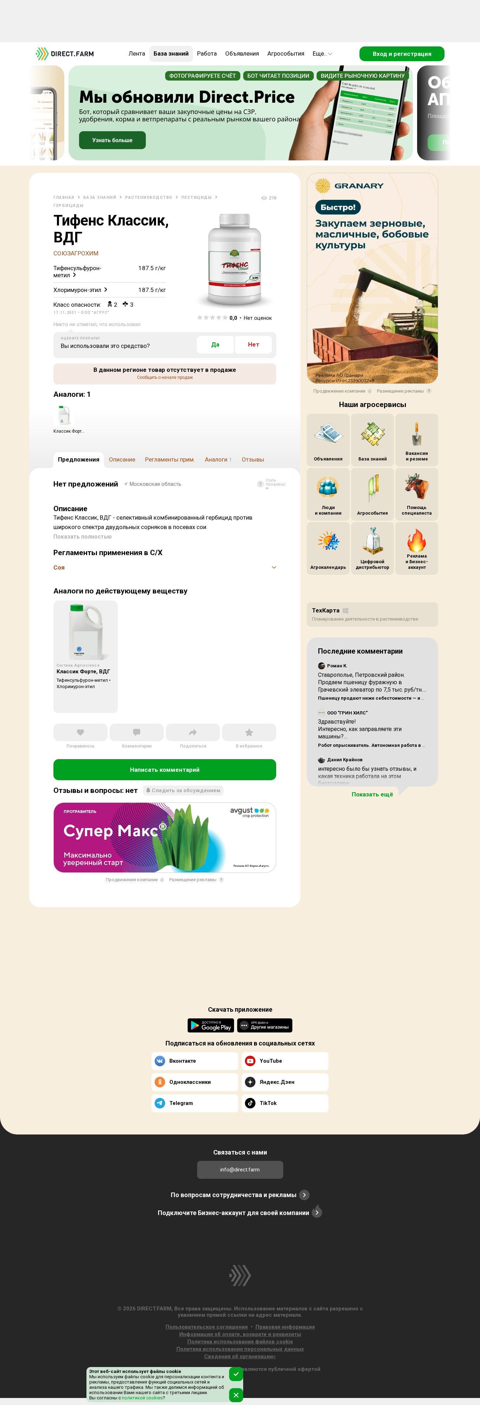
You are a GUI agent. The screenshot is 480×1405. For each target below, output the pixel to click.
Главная (63, 197)
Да (215, 344)
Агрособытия (285, 53)
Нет (253, 344)
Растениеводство (149, 197)
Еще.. (320, 53)
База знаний (171, 53)
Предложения (78, 459)
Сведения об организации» (240, 1356)
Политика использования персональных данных (240, 1349)
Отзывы (253, 459)
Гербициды (68, 205)
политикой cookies (142, 1397)
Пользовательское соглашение (207, 1327)
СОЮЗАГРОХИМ (75, 253)
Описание (122, 459)
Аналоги (218, 459)
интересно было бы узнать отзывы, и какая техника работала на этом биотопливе (367, 776)
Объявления (242, 53)
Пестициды (196, 197)
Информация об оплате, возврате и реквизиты (240, 1334)
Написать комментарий (165, 769)
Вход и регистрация (402, 53)
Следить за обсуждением (186, 790)
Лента (137, 53)
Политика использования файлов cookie (240, 1342)
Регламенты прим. (170, 459)
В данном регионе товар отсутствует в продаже (164, 373)
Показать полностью (82, 536)
